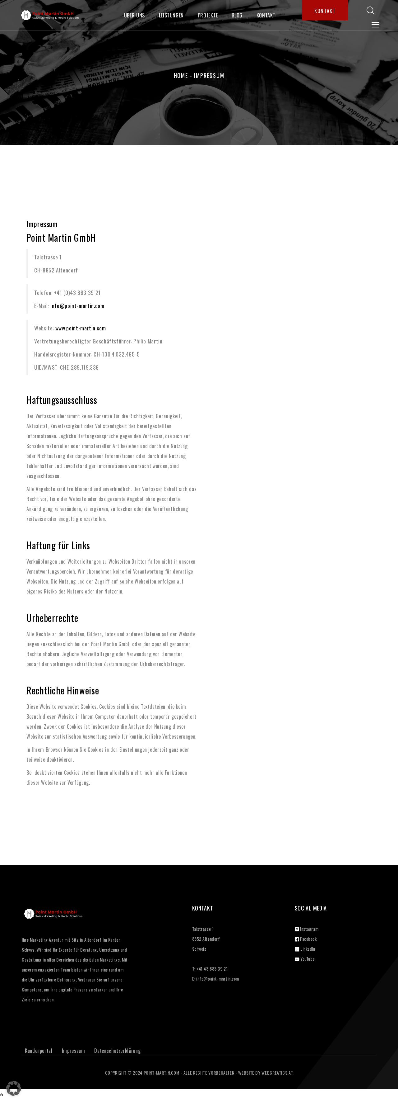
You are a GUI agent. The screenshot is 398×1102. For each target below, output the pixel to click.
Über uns (134, 15)
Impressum (73, 1050)
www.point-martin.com (80, 328)
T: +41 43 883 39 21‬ (210, 968)
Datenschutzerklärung (117, 1050)
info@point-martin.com (77, 305)
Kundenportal (39, 1050)
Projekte (208, 15)
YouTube (307, 958)
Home (181, 75)
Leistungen (171, 15)
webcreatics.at (277, 1072)
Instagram (309, 928)
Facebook (308, 938)
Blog (237, 15)
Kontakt (266, 15)
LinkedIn (307, 948)
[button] (13, 1088)
